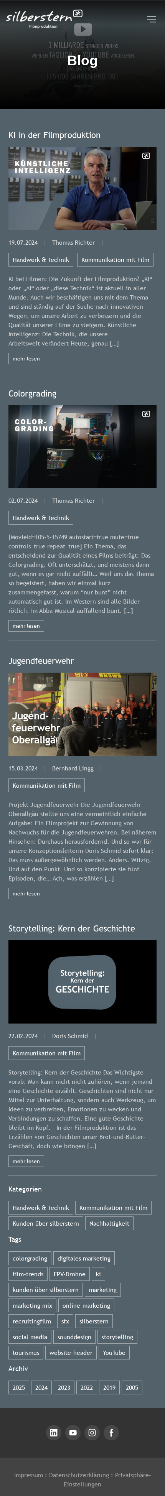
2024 (41, 1387)
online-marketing (86, 1305)
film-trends (28, 1274)
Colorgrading (32, 393)
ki (98, 1274)
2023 (64, 1387)
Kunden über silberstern (46, 1223)
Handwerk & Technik (41, 259)
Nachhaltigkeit (109, 1223)
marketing (103, 1289)
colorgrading (30, 1258)
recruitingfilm (32, 1321)
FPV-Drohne (70, 1274)
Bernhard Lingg (73, 768)
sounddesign (74, 1337)
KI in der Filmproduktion (54, 135)
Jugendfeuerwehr (41, 661)
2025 (19, 1387)
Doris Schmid (70, 1036)
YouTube (114, 1352)
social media (30, 1337)
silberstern (94, 1321)
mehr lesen (26, 358)
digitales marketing (84, 1258)
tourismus (26, 1352)
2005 (132, 1387)
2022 (87, 1387)
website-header (71, 1352)
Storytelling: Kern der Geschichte (71, 928)
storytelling (117, 1337)
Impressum (28, 1475)
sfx (65, 1321)
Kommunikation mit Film (115, 259)
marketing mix (32, 1305)
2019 (109, 1387)
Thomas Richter (73, 242)
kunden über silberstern (46, 1289)
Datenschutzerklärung (79, 1475)
